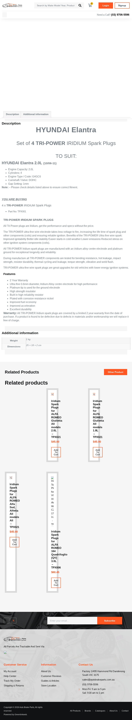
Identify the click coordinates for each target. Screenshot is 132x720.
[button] (4, 14)
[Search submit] (80, 5)
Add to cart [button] (56, 452)
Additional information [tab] (35, 114)
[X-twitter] (13, 620)
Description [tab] (12, 114)
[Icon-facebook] (6, 620)
